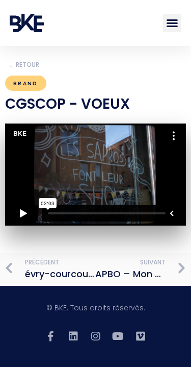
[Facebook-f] (51, 336)
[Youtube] (118, 336)
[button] (172, 23)
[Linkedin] (73, 336)
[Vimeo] (140, 336)
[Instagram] (96, 336)
